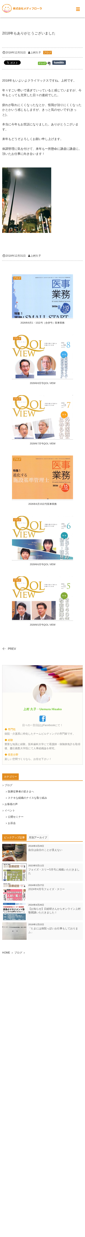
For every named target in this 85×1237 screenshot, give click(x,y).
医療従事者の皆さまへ (21, 791)
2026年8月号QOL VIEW (42, 383)
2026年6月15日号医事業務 (42, 504)
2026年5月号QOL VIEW (42, 624)
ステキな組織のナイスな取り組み (27, 797)
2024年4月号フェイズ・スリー (46, 889)
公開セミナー (16, 816)
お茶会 (12, 823)
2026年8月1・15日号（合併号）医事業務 (42, 322)
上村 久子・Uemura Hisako (42, 709)
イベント (10, 810)
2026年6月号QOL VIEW (42, 564)
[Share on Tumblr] (59, 62)
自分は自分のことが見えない (45, 849)
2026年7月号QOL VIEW (42, 443)
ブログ (47, 52)
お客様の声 (11, 804)
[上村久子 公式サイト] (22, 8)
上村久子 (36, 52)
